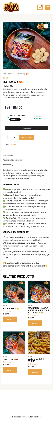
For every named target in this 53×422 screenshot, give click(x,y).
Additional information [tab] (13, 160)
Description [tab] (8, 155)
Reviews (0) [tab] (8, 164)
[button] (46, 26)
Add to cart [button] (9, 319)
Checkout (26, 128)
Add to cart (26, 138)
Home (5, 74)
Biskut (11, 74)
